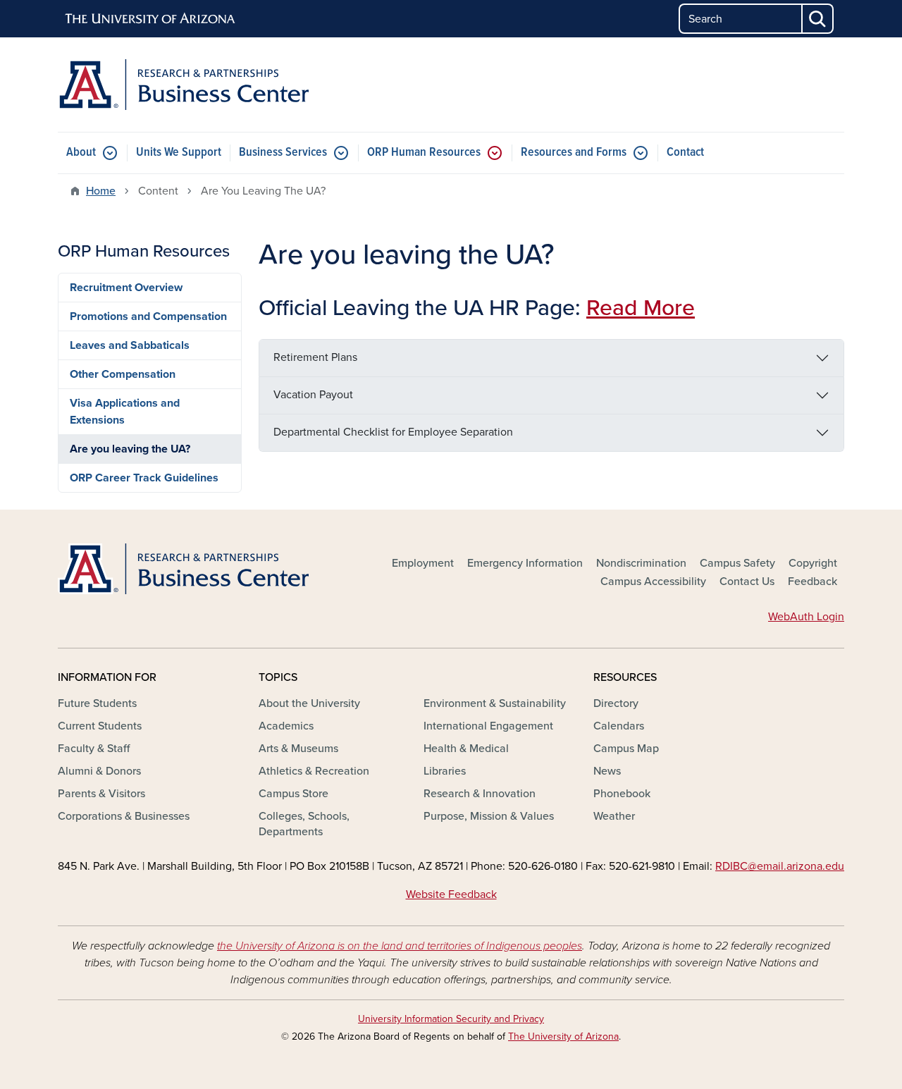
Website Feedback (451, 894)
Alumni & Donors (99, 771)
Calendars (618, 726)
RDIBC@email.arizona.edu (779, 866)
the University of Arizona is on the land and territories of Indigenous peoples (399, 946)
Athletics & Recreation (314, 771)
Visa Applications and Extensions (125, 411)
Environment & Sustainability (495, 703)
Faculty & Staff (94, 749)
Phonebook (621, 794)
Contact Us (746, 581)
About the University (309, 703)
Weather (614, 816)
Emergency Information (525, 563)
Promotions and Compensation (148, 316)
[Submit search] (818, 19)
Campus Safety (737, 563)
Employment (423, 563)
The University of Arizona (563, 1036)
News (607, 771)
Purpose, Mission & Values (489, 816)
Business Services (283, 152)
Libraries (445, 771)
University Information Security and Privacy (451, 1019)
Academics (286, 726)
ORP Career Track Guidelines (144, 478)
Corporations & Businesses (124, 816)
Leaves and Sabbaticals (130, 345)
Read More (640, 308)
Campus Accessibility (653, 581)
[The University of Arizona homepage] (150, 19)
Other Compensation (122, 374)
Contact (685, 152)
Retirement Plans (315, 357)
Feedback (812, 581)
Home (101, 191)
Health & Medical (466, 749)
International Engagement (488, 726)
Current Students (100, 726)
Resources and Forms (573, 152)
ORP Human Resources (424, 152)
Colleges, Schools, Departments (304, 824)
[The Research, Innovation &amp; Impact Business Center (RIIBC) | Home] (183, 84)
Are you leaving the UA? (130, 449)
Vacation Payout (313, 395)
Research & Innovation (480, 794)
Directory (615, 703)
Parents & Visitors (101, 794)
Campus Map (626, 749)
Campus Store (293, 794)
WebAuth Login (806, 617)
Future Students (97, 703)
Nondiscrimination (641, 563)
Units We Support (178, 152)
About (81, 152)
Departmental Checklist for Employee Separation (393, 432)
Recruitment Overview (126, 288)
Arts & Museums (298, 749)
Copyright (813, 563)
